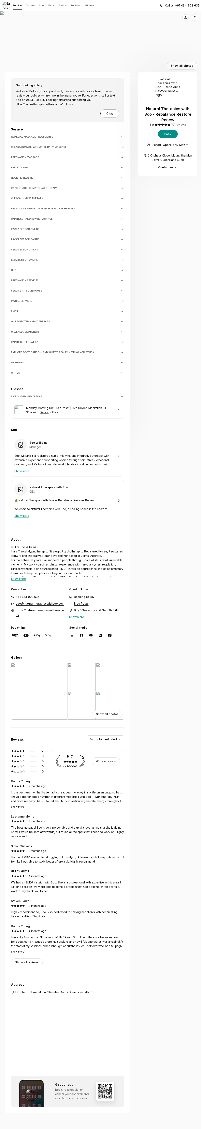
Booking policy (84, 596)
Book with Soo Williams (67, 455)
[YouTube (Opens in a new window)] (91, 635)
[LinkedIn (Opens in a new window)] (100, 635)
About (51, 5)
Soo (41, 5)
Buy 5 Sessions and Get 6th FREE (96, 610)
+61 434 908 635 (187, 5)
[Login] (195, 17)
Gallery (63, 5)
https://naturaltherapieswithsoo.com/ (40, 612)
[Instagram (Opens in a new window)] (72, 635)
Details (44, 412)
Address (89, 5)
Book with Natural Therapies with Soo (67, 500)
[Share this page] (185, 17)
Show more (17, 806)
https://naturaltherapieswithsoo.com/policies (44, 104)
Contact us (166, 167)
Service (17, 5)
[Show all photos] (101, 44)
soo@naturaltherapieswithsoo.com (40, 603)
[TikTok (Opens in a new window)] (110, 635)
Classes (30, 5)
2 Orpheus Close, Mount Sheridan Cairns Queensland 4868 (170, 157)
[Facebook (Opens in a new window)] (81, 635)
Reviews (76, 5)
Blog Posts (81, 603)
